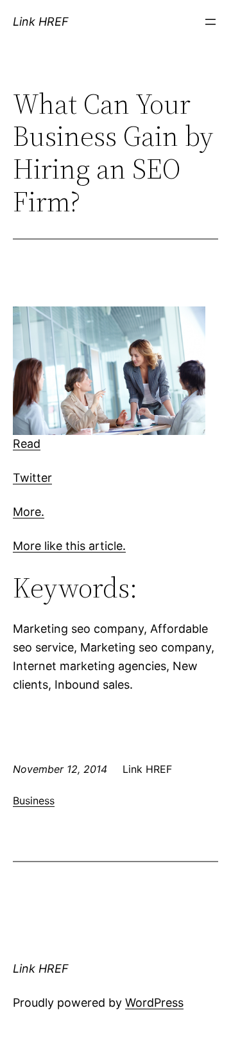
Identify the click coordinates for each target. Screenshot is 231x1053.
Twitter (32, 477)
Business (34, 800)
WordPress (154, 1002)
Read (26, 443)
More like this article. (69, 546)
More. (28, 511)
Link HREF (41, 21)
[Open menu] (210, 22)
